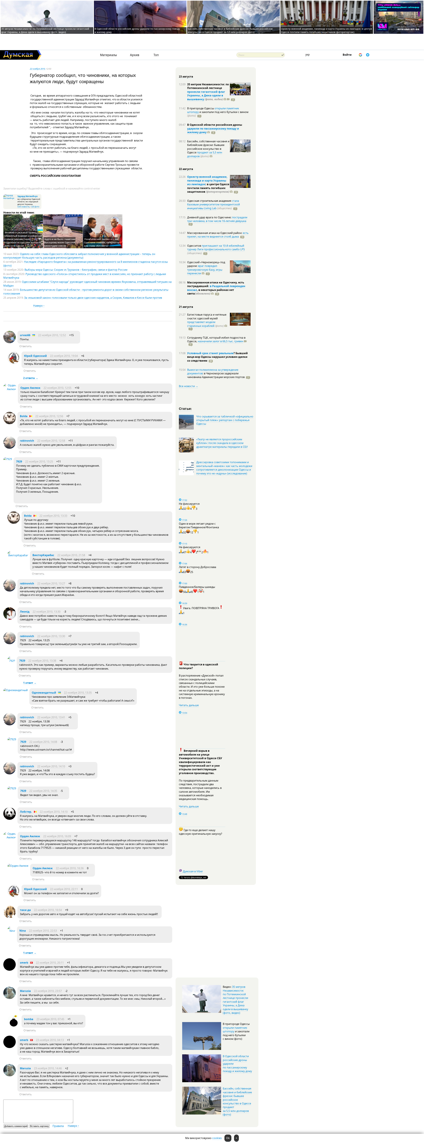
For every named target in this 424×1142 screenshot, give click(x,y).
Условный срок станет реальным (210, 353)
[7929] (7, 459)
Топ (156, 54)
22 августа (186, 169)
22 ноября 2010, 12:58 (51, 440)
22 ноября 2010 (37, 68)
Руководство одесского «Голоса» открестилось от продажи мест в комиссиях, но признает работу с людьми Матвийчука (84, 275)
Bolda (23, 416)
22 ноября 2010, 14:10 (51, 766)
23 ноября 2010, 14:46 (48, 1068)
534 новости (23, 206)
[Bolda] (9, 423)
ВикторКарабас (43, 555)
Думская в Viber (193, 871)
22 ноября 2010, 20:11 (50, 962)
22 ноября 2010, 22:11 (64, 889)
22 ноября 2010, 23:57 (48, 991)
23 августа (186, 76)
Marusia (25, 991)
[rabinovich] (9, 448)
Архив (134, 54)
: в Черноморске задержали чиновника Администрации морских (216, 375)
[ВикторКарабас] (17, 555)
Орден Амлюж (30, 388)
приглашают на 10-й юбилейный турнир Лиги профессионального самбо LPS (216, 247)
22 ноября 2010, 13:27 (51, 583)
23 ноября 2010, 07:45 (50, 1019)
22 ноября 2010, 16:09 (57, 836)
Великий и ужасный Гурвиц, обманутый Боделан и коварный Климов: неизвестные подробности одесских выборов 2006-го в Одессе (23, 239)
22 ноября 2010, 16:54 (48, 910)
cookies (217, 1138)
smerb (24, 962)
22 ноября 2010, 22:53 (43, 930)
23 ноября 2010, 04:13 (50, 1040)
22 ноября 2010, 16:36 (70, 868)
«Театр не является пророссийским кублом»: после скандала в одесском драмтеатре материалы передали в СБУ (222, 443)
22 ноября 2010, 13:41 (51, 717)
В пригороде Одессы (201, 108)
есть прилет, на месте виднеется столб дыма (218, 234)
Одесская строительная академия (209, 201)
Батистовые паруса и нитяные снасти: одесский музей (206, 316)
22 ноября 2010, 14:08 (43, 742)
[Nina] (11, 931)
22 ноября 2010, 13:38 (42, 660)
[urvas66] (9, 342)
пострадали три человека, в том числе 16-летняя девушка (217, 219)
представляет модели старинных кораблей (201, 323)
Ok (228, 1138)
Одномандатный (44, 692)
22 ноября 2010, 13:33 (53, 515)
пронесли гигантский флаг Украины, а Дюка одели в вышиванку (206, 95)
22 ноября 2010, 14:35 (43, 791)
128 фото (34, 206)
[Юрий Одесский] (13, 363)
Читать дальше (189, 705)
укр (307, 54)
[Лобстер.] (9, 819)
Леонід (24, 611)
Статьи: (185, 408)
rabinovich (27, 440)
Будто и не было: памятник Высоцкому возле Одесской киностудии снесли (60, 242)
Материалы (108, 54)
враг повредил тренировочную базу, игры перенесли (204, 269)
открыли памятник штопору (235, 1029)
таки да (25, 910)
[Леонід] (9, 619)
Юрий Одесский (35, 356)
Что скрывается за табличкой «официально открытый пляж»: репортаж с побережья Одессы (224, 420)
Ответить (25, 346)
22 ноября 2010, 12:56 (49, 416)
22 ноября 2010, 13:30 (46, 611)
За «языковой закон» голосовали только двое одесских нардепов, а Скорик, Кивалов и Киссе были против (93, 297)
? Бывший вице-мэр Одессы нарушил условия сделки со (217, 356)
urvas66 (25, 335)
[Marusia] (9, 998)
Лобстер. (26, 812)
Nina (22, 930)
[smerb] (9, 970)
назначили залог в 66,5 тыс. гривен (220, 341)
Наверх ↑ (39, 305)
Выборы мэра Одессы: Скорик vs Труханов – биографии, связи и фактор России (76, 270)
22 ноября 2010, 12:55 (57, 388)
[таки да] (9, 917)
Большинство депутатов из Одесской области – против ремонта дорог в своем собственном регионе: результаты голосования (85, 291)
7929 (19, 461)
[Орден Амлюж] (9, 389)
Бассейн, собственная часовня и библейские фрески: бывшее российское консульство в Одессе (208, 146)
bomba (28, 1019)
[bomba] (13, 1026)
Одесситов (194, 245)
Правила (58, 1126)
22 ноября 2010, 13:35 (78, 692)
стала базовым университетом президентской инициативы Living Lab (213, 204)
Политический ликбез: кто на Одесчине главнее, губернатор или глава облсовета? (102, 242)
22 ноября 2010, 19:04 (64, 356)
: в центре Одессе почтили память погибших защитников (208, 187)
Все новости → (188, 386)
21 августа (186, 307)
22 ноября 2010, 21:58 (71, 555)
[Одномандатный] (15, 690)
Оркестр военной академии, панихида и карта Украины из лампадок (207, 180)
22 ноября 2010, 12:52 (52, 335)
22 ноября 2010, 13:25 (39, 461)
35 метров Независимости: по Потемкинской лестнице (208, 86)
